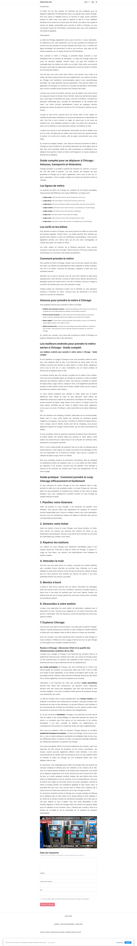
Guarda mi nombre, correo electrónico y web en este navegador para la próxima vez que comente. (65, 899)
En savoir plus (51, 942)
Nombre (42, 873)
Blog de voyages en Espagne (63, 932)
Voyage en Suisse (76, 932)
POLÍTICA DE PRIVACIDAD (67, 924)
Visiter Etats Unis (46, 2)
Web (41, 890)
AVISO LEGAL (68, 916)
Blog (93, 2)
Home (85, 2)
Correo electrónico (46, 881)
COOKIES (56, 924)
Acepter (128, 942)
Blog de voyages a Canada (48, 932)
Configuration (119, 942)
